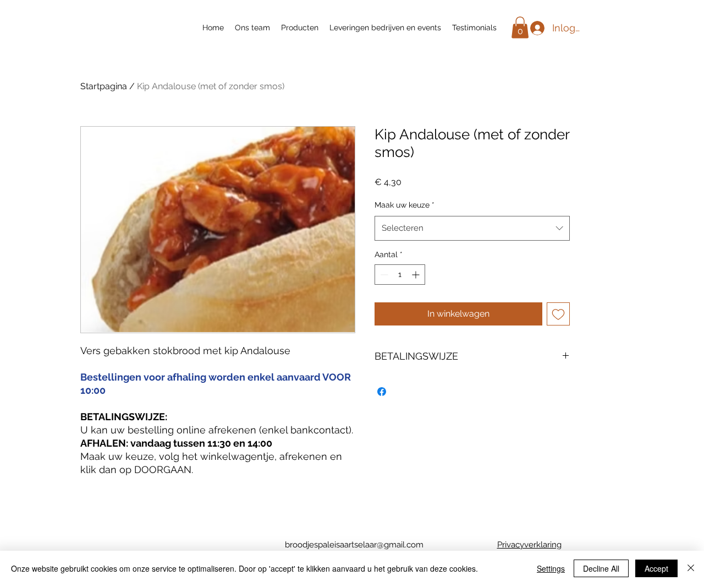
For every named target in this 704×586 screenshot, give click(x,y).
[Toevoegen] (558, 313)
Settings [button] (551, 568)
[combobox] (472, 228)
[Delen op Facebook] (381, 391)
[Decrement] (383, 274)
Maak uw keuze (405, 204)
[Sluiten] (690, 568)
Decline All (601, 568)
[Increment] (417, 274)
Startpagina (103, 86)
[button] (520, 27)
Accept (656, 568)
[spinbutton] (400, 274)
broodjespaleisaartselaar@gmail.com (354, 545)
